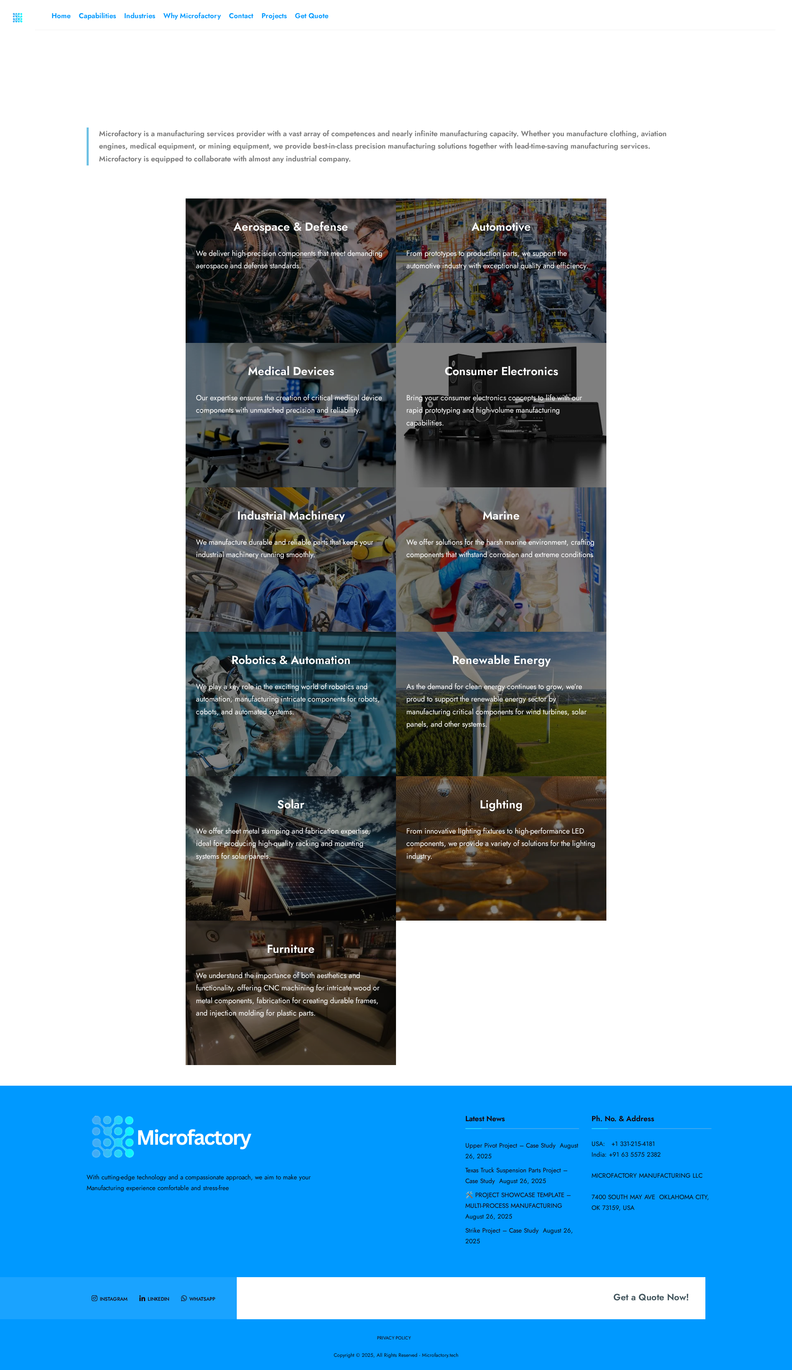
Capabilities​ (97, 16)
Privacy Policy (394, 1338)
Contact (241, 16)
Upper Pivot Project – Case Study (511, 1145)
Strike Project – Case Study (503, 1230)
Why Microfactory (192, 16)
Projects (274, 16)
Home (61, 16)
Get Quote (311, 16)
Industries (139, 16)
